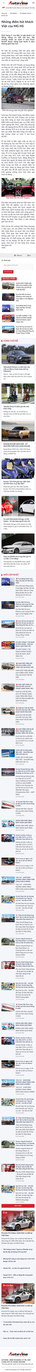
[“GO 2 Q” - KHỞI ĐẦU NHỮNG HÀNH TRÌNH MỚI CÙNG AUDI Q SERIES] (8, 880)
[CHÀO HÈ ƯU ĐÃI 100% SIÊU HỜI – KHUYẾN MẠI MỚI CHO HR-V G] (8, 753)
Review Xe (5, 362)
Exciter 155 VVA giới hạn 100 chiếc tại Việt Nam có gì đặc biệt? (16, 483)
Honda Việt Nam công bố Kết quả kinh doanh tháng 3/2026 (24, 1320)
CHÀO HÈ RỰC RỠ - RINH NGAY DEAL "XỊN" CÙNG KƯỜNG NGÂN (24, 1280)
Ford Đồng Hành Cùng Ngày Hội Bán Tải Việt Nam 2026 (25, 581)
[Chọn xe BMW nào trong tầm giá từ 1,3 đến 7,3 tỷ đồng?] (18, 544)
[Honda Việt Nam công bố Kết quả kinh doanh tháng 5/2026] (8, 805)
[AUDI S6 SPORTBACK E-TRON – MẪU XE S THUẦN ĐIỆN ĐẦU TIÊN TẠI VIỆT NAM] (8, 1210)
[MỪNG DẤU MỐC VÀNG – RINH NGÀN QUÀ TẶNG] (8, 823)
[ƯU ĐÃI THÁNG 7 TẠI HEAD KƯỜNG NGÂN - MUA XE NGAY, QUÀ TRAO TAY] (8, 645)
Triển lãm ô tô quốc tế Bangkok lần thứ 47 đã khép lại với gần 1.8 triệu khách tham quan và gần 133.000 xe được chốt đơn (25, 1362)
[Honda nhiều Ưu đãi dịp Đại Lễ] (8, 1267)
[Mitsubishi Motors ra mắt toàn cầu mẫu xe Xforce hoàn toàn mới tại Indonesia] (18, 354)
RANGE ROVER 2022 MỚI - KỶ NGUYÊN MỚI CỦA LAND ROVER (16, 445)
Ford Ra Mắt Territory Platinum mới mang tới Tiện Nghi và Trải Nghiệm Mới (25, 604)
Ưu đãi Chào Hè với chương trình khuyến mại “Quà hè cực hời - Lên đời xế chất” (25, 898)
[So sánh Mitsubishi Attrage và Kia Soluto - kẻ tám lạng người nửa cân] (18, 506)
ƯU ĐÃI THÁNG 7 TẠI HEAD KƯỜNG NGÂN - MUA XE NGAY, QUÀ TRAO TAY (25, 644)
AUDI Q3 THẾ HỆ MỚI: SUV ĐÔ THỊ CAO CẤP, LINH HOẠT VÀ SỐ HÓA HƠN (25, 710)
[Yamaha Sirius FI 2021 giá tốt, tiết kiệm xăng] (18, 394)
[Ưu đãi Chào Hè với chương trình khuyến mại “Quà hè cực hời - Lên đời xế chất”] (8, 899)
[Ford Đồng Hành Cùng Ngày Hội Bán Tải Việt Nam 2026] (8, 582)
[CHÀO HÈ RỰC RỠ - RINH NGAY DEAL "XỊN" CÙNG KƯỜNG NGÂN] (8, 1282)
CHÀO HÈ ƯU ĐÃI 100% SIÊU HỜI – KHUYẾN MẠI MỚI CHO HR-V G (24, 752)
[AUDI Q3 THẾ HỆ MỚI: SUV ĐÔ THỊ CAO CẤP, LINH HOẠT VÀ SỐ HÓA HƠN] (8, 711)
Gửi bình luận (8, 271)
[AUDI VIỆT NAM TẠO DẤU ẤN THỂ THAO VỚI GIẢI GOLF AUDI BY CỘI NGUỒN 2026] (8, 1340)
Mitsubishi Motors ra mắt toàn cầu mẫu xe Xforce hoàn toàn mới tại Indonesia (16, 369)
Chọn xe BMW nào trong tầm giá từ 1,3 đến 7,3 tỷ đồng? (17, 558)
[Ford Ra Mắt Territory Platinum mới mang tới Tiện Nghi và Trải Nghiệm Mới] (8, 605)
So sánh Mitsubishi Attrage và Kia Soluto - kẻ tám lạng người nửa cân (16, 520)
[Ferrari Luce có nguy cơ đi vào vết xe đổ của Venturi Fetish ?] (8, 862)
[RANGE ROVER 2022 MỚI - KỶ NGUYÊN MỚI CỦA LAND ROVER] (18, 431)
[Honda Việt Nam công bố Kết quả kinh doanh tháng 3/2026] (8, 1322)
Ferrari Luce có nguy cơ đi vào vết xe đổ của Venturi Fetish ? (24, 860)
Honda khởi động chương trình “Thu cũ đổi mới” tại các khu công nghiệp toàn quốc (25, 1299)
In (30, 255)
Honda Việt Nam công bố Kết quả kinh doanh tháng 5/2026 (25, 803)
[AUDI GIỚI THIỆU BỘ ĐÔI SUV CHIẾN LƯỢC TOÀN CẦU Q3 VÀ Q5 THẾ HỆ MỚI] (8, 666)
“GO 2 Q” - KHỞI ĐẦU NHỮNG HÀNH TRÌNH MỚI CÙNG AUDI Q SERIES (25, 879)
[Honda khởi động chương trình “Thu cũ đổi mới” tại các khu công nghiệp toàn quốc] (8, 1300)
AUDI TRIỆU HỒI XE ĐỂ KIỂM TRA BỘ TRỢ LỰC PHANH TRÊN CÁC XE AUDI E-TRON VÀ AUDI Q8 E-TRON (25, 733)
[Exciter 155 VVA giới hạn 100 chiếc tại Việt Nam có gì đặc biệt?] (18, 468)
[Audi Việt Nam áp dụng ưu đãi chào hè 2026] (8, 1252)
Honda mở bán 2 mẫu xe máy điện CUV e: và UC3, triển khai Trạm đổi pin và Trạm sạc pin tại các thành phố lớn (24, 839)
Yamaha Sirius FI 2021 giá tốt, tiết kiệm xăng (16, 408)
